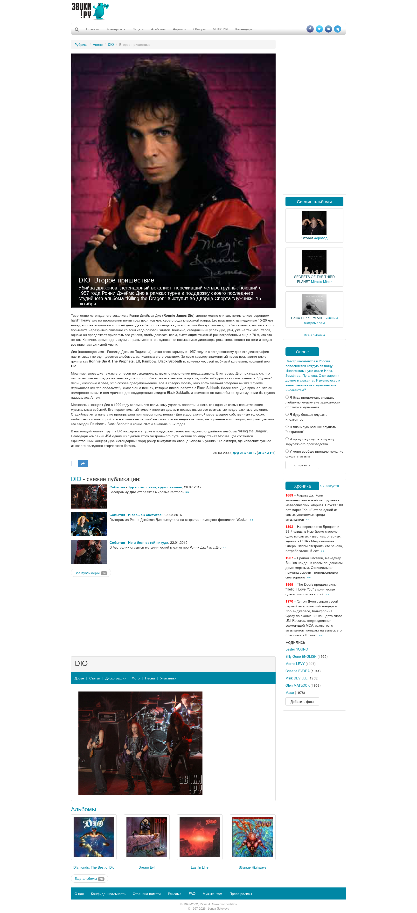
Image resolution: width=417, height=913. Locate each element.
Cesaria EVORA (297, 670)
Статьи (94, 678)
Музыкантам (212, 893)
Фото (136, 678)
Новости (92, 29)
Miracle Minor (321, 281)
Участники (168, 678)
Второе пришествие (124, 279)
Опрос (302, 351)
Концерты (114, 29)
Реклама (174, 893)
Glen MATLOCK (297, 685)
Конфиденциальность (108, 893)
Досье (79, 678)
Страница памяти (147, 893)
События (117, 486)
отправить (302, 465)
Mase (289, 692)
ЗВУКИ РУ (266, 452)
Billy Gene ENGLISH (301, 656)
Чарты (178, 29)
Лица (136, 29)
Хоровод (320, 237)
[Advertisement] (208, 11)
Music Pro (220, 29)
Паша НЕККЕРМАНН (307, 317)
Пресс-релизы (240, 893)
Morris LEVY (295, 663)
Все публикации (90, 572)
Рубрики (81, 44)
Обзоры (199, 29)
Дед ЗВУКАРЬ (244, 452)
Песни (150, 678)
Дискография (115, 678)
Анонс (98, 44)
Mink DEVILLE (296, 678)
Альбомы (158, 29)
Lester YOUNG (296, 649)
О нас (79, 893)
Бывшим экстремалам (321, 320)
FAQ (192, 893)
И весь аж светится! (145, 514)
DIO (111, 44)
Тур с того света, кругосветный (155, 486)
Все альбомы (314, 334)
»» (187, 491)
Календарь (243, 29)
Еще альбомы (89, 878)
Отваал (307, 237)
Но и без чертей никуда (148, 542)
